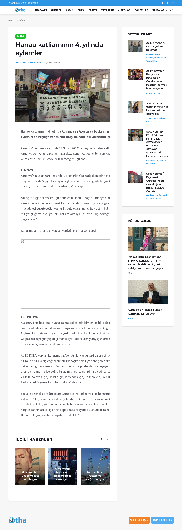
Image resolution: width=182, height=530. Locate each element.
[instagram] (172, 3)
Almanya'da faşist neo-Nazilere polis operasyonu (62, 474)
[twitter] (167, 3)
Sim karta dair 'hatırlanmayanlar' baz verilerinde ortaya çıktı (157, 109)
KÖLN (130, 273)
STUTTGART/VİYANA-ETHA (28, 62)
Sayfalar (158, 10)
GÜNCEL (56, 10)
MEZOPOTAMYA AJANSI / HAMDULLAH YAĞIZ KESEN (156, 57)
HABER (11, 20)
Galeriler (141, 10)
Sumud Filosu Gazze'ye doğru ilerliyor (95, 476)
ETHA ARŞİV (140, 520)
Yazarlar (107, 10)
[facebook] (162, 3)
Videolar (124, 10)
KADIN (70, 10)
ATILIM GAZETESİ (154, 93)
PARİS (130, 318)
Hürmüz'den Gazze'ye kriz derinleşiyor (30, 476)
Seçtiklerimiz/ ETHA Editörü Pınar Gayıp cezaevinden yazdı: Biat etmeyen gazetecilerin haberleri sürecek (157, 144)
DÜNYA (93, 10)
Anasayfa (40, 10)
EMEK (81, 10)
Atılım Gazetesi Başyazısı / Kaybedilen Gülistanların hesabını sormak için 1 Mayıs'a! (156, 79)
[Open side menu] (10, 10)
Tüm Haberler (162, 520)
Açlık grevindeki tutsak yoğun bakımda (156, 46)
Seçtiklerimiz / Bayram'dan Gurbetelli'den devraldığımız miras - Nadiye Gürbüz (155, 182)
